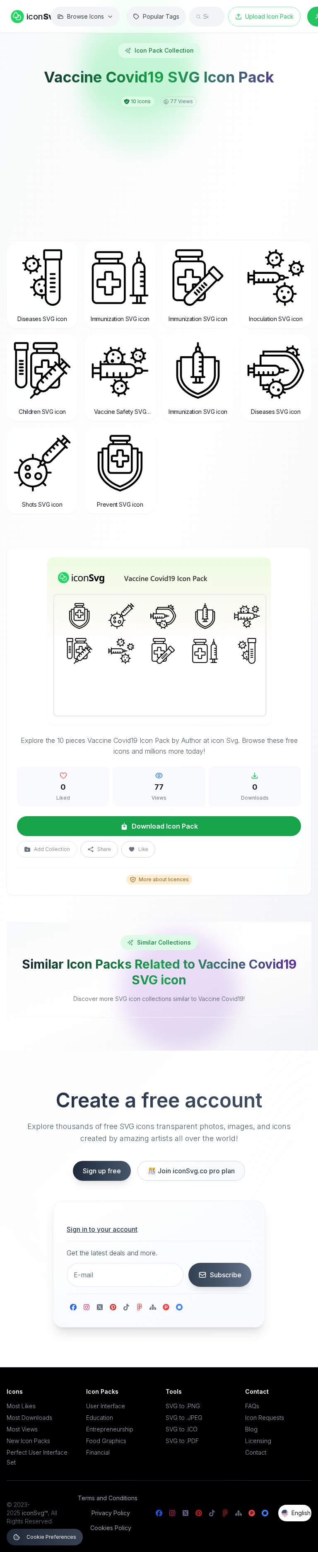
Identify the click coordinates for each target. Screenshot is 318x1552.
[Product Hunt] (166, 1307)
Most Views (22, 1429)
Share (104, 849)
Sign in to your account (102, 1229)
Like (143, 849)
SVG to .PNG (183, 1405)
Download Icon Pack (165, 826)
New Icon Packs (28, 1440)
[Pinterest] (113, 1307)
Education (99, 1417)
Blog (251, 1429)
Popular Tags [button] (161, 16)
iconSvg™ (35, 1512)
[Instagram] (86, 1307)
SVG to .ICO (182, 1429)
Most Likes (21, 1405)
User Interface (105, 1405)
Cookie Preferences (51, 1537)
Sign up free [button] (102, 1171)
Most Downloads (29, 1417)
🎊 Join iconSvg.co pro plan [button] (191, 1171)
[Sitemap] (152, 1307)
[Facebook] (73, 1307)
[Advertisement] (159, 169)
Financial (98, 1452)
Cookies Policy (110, 1527)
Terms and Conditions (107, 1497)
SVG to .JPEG (184, 1417)
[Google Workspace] (179, 1307)
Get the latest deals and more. (112, 1253)
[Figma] (139, 1307)
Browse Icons (85, 16)
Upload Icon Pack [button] (269, 16)
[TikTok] (126, 1307)
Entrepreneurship (109, 1429)
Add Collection (52, 849)
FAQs (252, 1405)
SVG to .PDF (182, 1440)
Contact (255, 1452)
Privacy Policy (111, 1512)
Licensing (258, 1440)
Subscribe (225, 1275)
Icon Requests (264, 1417)
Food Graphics (106, 1440)
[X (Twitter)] (99, 1307)
